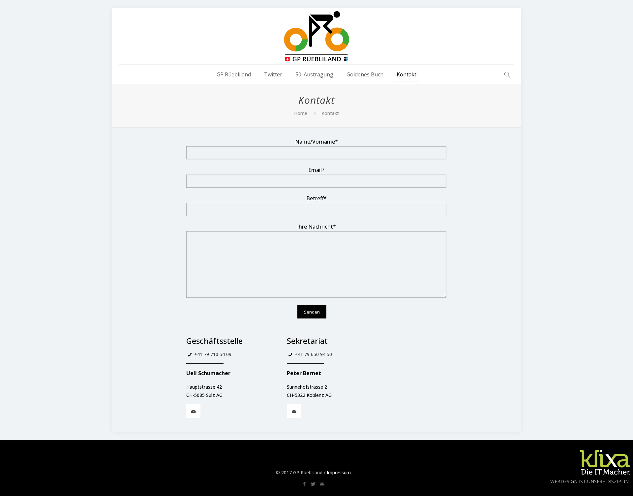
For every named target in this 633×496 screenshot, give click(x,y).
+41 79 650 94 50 (313, 354)
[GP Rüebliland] (316, 36)
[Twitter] (313, 484)
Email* (316, 170)
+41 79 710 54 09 (212, 354)
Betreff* (316, 198)
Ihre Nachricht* (316, 226)
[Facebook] (304, 484)
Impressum (339, 472)
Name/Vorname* (316, 141)
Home (300, 113)
